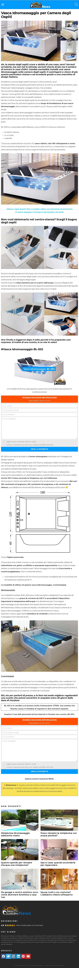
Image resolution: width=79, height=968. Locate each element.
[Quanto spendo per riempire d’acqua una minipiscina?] (19, 849)
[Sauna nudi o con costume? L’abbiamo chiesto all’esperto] (59, 879)
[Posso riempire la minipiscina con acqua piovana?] (59, 820)
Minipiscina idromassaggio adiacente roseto (15, 834)
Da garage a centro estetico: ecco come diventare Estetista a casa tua (19, 894)
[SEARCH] (76, 4)
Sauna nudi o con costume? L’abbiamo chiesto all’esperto (57, 893)
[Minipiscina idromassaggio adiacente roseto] (19, 820)
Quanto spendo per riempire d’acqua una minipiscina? (16, 863)
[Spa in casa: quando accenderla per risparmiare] (59, 849)
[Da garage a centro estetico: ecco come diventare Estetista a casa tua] (19, 879)
